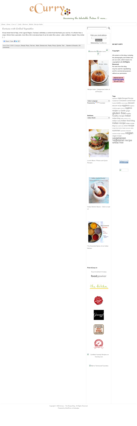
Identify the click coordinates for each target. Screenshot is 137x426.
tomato (123, 133)
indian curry (116, 121)
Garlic (123, 111)
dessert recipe (117, 105)
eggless (126, 105)
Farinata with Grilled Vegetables (17, 28)
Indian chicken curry (126, 118)
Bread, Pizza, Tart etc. (28, 45)
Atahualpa (76, 408)
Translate (102, 103)
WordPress (68, 408)
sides (132, 128)
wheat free (117, 142)
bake (120, 98)
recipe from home (117, 128)
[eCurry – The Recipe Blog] (68, 12)
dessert (131, 103)
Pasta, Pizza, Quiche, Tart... (56, 45)
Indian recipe (119, 123)
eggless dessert (121, 108)
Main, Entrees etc (41, 45)
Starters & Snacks (72, 45)
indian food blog (128, 121)
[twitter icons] (101, 51)
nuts (122, 126)
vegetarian (119, 138)
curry (118, 103)
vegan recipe (117, 136)
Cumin (114, 103)
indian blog (116, 118)
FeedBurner (103, 43)
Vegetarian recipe (122, 140)
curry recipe (124, 103)
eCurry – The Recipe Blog (67, 406)
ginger (128, 111)
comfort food (131, 100)
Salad (123, 128)
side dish (128, 128)
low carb (118, 126)
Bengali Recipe (127, 98)
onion (126, 126)
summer (116, 130)
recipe (131, 125)
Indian (128, 115)
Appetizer (115, 98)
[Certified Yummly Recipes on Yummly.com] (98, 357)
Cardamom (115, 100)
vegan (129, 133)
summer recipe (116, 133)
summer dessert (126, 130)
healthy (128, 113)
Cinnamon (122, 100)
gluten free (119, 113)
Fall (119, 111)
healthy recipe (118, 116)
